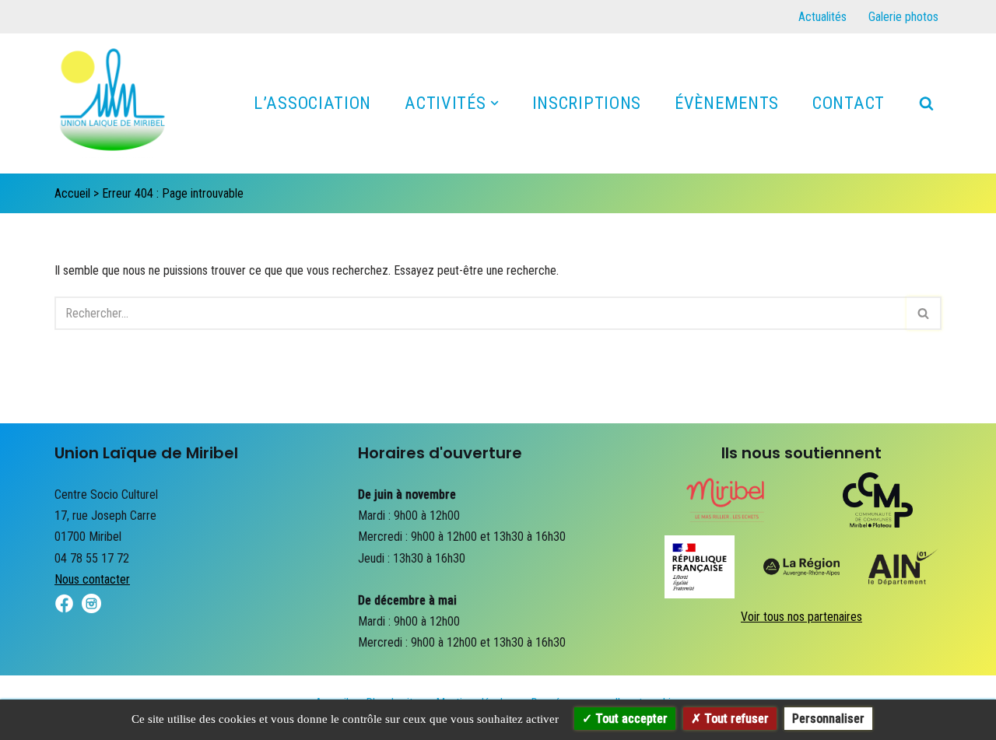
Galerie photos (903, 16)
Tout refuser (735, 718)
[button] (494, 103)
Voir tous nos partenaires (801, 616)
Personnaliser (828, 718)
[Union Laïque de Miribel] (112, 107)
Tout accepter (630, 718)
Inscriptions (586, 103)
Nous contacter (92, 579)
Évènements (727, 103)
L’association (312, 103)
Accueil (72, 193)
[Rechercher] (926, 103)
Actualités (822, 16)
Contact (848, 103)
